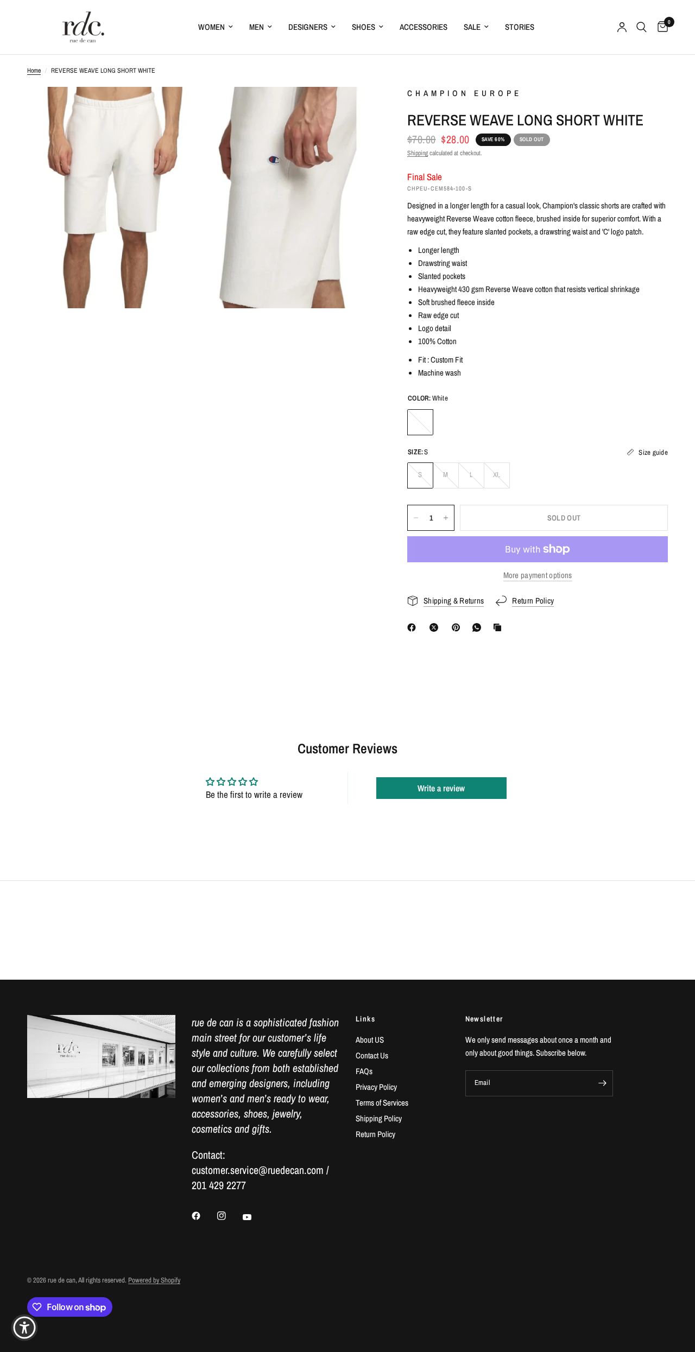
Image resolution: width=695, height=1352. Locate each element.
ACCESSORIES (423, 27)
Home (34, 70)
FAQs (364, 1071)
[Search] (641, 27)
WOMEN (211, 27)
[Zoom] (177, 109)
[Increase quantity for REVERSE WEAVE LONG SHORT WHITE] (446, 517)
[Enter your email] (602, 1083)
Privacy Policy (376, 1087)
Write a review (441, 788)
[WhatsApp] (478, 627)
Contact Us (372, 1055)
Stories (519, 27)
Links (365, 1019)
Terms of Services (382, 1102)
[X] (436, 627)
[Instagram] (229, 1216)
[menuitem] (215, 27)
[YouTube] (255, 1217)
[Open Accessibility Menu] (24, 1327)
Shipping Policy (379, 1118)
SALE (472, 27)
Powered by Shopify (154, 1280)
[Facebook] (413, 627)
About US (370, 1039)
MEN (256, 27)
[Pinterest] (458, 627)
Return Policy (375, 1134)
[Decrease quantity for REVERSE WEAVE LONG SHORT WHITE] (416, 517)
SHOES (363, 27)
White (420, 422)
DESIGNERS (307, 27)
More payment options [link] (537, 575)
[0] (660, 27)
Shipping (417, 153)
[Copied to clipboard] (499, 627)
